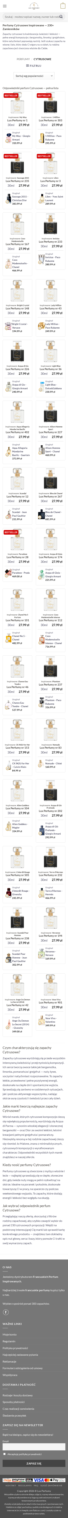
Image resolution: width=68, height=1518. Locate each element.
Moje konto (10, 1334)
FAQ (36, 1485)
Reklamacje (9, 1361)
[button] (5, 6)
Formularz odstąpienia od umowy (23, 1368)
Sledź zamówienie (51, 1485)
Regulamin (9, 1341)
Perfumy (23, 59)
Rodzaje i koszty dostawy (18, 1395)
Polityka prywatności (15, 1348)
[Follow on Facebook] (6, 1312)
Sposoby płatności (14, 1401)
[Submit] (61, 16)
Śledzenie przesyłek (14, 1415)
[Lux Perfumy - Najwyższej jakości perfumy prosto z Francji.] (34, 6)
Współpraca (10, 1374)
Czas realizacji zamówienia (18, 1408)
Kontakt (11, 1485)
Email (6, 1441)
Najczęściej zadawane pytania (20, 1354)
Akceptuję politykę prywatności (24, 1454)
